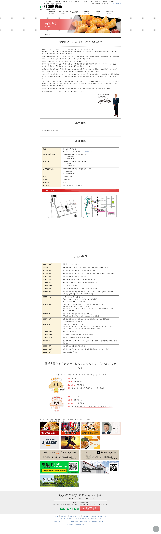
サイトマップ (103, 521)
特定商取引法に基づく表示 (79, 521)
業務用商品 (64, 516)
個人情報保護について (94, 518)
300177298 (89, 151)
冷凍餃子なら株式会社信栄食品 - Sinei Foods (80, 524)
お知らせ (62, 518)
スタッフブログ (81, 518)
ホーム (42, 34)
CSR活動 (93, 516)
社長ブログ (70, 518)
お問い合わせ (102, 516)
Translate (118, 3)
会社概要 (85, 516)
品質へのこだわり (75, 516)
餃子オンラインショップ (61, 521)
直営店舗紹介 (93, 521)
